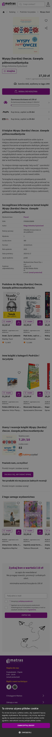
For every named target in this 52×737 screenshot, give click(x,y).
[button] (26, 732)
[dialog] (26, 720)
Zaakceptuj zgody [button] (26, 725)
